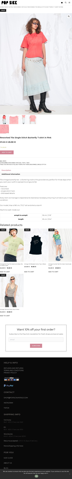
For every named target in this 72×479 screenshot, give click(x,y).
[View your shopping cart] (62, 2)
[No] (70, 474)
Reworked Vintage (20, 7)
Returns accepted (11, 441)
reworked (33, 164)
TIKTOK (6, 408)
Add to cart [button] (5, 272)
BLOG (6, 468)
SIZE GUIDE (8, 458)
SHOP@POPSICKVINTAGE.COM (16, 398)
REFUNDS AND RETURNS (13, 368)
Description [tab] (6, 170)
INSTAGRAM (8, 403)
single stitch (41, 164)
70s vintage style (10, 164)
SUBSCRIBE (36, 346)
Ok (36, 476)
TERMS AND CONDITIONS (14, 370)
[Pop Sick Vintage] (9, 2)
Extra (11, 7)
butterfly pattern (22, 164)
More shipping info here (13, 446)
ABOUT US (8, 463)
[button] (68, 16)
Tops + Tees (25, 162)
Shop (6, 7)
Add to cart (7, 152)
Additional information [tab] (11, 174)
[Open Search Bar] (66, 2)
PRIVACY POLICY (10, 373)
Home (2, 7)
